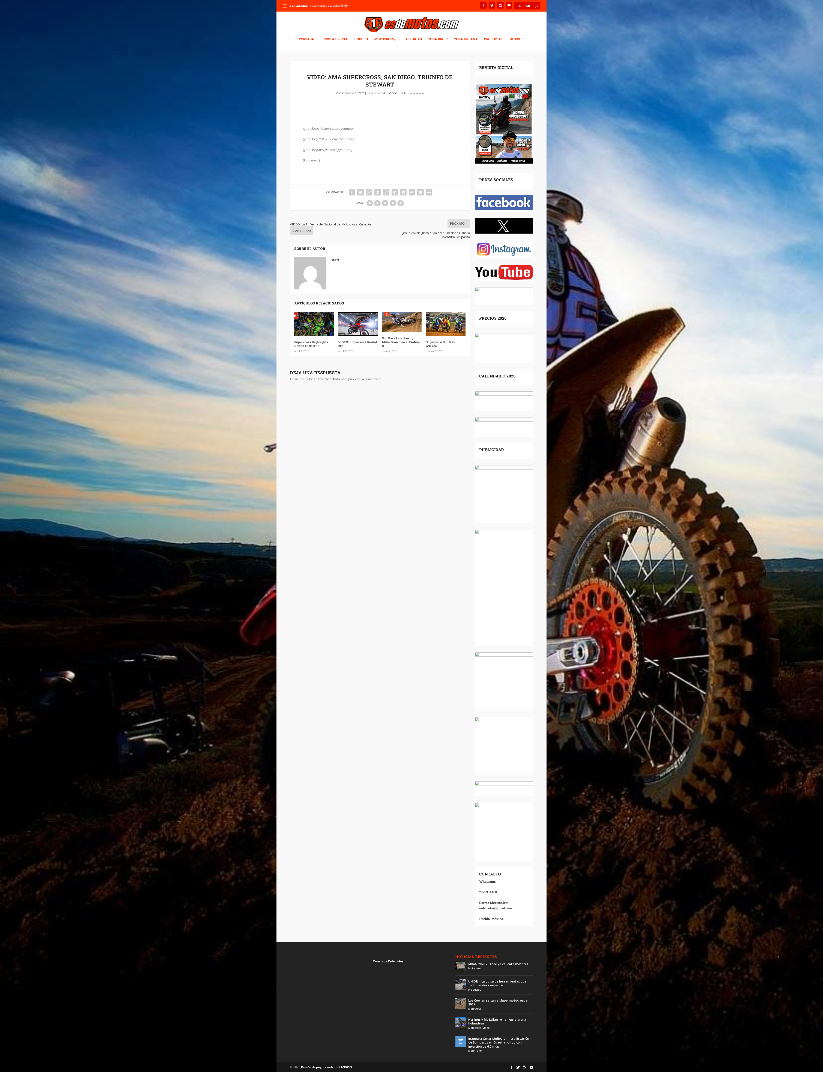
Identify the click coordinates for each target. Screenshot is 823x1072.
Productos (474, 989)
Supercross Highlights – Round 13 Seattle (312, 344)
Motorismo (475, 1051)
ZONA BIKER (438, 39)
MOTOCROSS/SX (387, 39)
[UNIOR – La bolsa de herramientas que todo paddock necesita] (460, 984)
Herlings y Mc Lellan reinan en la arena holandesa (497, 1021)
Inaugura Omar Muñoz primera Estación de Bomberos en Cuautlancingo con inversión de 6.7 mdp (498, 1042)
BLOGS (515, 39)
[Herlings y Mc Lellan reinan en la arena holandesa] (460, 1022)
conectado (332, 379)
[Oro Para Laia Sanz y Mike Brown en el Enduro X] (402, 322)
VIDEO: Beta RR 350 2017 (324, 5)
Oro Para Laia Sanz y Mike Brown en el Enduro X (401, 342)
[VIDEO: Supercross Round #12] (358, 324)
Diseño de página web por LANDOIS (326, 1067)
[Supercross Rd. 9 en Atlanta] (446, 324)
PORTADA (306, 39)
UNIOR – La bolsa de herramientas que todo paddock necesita (497, 983)
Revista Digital (334, 39)
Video (393, 93)
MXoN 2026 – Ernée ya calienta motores (498, 964)
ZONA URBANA (466, 39)
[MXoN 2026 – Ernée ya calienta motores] (460, 967)
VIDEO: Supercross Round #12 (357, 344)
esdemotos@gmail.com (495, 908)
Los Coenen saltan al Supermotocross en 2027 (498, 1002)
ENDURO (361, 39)
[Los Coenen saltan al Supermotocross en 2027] (460, 1003)
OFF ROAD (414, 39)
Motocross (474, 968)
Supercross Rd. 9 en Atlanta (440, 344)
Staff (360, 93)
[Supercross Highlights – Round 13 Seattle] (314, 324)
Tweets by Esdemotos (388, 961)
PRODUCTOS (493, 39)
